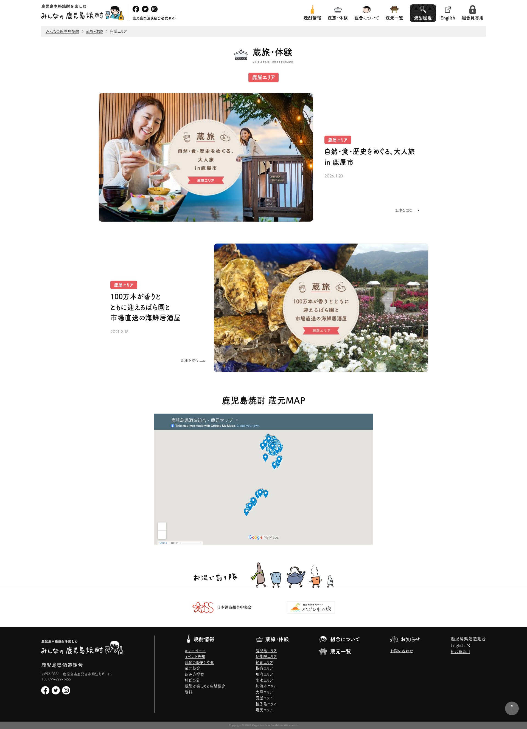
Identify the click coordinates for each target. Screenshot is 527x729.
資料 (188, 692)
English (448, 18)
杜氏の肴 (192, 680)
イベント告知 (195, 656)
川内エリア (264, 674)
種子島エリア (266, 704)
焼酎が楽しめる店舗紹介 (205, 686)
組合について (366, 18)
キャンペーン (195, 651)
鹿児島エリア (266, 651)
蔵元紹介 (192, 668)
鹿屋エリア (264, 698)
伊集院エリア (266, 656)
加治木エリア (266, 686)
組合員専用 (473, 18)
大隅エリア (264, 692)
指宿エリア (264, 668)
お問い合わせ (401, 651)
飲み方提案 (194, 674)
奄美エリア (264, 710)
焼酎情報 (312, 18)
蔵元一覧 (394, 18)
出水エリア (264, 680)
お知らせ (410, 639)
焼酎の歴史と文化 (199, 662)
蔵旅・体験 (338, 18)
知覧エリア (264, 662)
